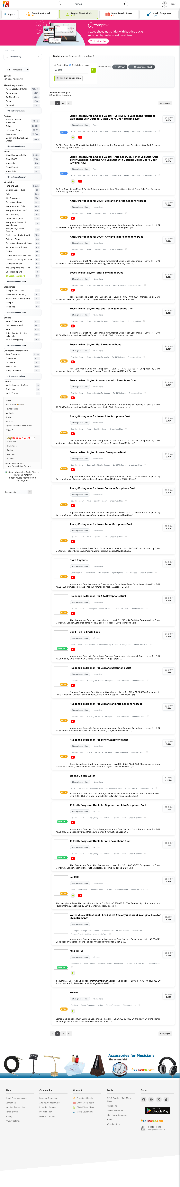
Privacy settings (13, 1121)
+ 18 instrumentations (16, 111)
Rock (73, 131)
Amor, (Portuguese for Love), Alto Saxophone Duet (100, 416)
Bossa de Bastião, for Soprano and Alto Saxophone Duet (103, 380)
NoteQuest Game (115, 1110)
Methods (10, 413)
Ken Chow (104, 131)
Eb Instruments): (122, 931)
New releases (12, 409)
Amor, (89, 213)
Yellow (74, 992)
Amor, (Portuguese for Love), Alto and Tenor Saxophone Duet (106, 236)
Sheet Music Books (85, 1102)
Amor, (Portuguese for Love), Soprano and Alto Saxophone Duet (108, 200)
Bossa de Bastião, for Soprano (98, 393)
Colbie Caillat (116, 131)
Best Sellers (11, 404)
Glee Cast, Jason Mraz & (87, 131)
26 (63, 103)
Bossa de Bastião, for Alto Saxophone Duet (95, 344)
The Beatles (82, 890)
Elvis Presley (90, 645)
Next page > (165, 103)
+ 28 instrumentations (16, 146)
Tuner (109, 1119)
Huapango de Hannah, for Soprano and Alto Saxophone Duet (106, 703)
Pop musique (76, 964)
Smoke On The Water (82, 775)
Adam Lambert (89, 964)
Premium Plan (45, 1111)
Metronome (112, 1106)
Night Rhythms (79, 560)
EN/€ (173, 4)
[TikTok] (166, 1099)
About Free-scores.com (16, 1098)
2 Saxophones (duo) (80, 125)
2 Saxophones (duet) (143, 67)
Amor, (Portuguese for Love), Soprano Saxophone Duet (102, 488)
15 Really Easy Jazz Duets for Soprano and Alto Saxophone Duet (108, 805)
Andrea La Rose (96, 788)
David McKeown (77, 213)
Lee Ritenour (90, 573)
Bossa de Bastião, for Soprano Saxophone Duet (98, 452)
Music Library (15, 57)
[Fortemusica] (143, 1128)
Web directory (113, 1124)
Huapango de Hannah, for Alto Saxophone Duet (98, 595)
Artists (9, 430)
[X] (159, 1099)
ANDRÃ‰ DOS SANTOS (135, 964)
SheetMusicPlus (149, 131)
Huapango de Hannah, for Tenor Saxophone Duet (99, 739)
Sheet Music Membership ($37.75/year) (22, 479)
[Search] (93, 70)
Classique (75, 931)
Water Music (137, 931)
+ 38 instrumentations (16, 312)
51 (69, 103)
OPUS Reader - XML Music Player (119, 1099)
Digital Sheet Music (85, 1107)
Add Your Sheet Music (49, 1102)
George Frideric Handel (90, 931)
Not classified (13, 79)
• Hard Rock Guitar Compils (18, 466)
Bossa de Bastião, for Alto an (98, 321)
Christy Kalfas (125, 645)
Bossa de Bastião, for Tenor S (98, 285)
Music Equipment (85, 1111)
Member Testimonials (15, 1107)
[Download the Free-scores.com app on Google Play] (157, 1110)
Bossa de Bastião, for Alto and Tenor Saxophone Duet (101, 308)
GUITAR (121, 67)
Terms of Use (12, 1111)
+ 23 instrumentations (16, 177)
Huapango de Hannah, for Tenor (99, 752)
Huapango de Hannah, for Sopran (100, 680)
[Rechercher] (124, 4)
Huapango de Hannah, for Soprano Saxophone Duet (100, 667)
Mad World (76, 950)
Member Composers (48, 1098)
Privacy (9, 1116)
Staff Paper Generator (117, 1115)
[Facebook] (144, 1099)
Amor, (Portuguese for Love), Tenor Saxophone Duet (101, 524)
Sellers (9, 421)
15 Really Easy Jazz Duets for (98, 818)
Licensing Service (47, 1107)
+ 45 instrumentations (16, 345)
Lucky (126, 131)
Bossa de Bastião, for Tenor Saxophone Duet (96, 272)
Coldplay (74, 1005)
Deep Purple (82, 788)
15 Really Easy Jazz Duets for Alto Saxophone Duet (100, 841)
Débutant (96, 638)
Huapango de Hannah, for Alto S (99, 609)
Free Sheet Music (85, 1098)
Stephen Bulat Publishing (81, 934)
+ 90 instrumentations (16, 281)
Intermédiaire (98, 207)
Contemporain (76, 573)
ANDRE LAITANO (105, 964)
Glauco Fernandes (88, 1005)
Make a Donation (47, 1116)
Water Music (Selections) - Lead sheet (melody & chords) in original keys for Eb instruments (115, 916)
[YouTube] (151, 1099)
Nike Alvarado (103, 573)
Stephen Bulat (107, 931)
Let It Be (74, 876)
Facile (95, 125)
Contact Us (11, 1102)
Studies (9, 417)
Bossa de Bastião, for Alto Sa (98, 357)
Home (8, 400)
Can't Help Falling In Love (85, 631)
